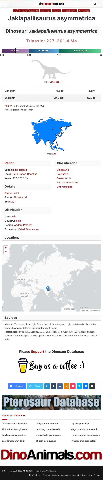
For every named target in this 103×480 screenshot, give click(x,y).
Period (9, 163)
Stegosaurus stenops (47, 423)
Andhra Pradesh (23, 225)
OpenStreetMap (94, 310)
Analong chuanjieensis (48, 429)
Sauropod (54, 82)
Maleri (21, 229)
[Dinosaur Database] (51, 3)
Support (37, 352)
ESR (7, 106)
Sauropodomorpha (69, 11)
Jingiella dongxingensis (48, 435)
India (18, 220)
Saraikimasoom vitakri (13, 441)
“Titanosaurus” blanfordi (14, 423)
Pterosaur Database (51, 475)
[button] (47, 289)
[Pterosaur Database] (51, 402)
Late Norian (19, 174)
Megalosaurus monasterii (84, 429)
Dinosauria (23, 11)
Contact (97, 475)
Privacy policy (86, 475)
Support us (66, 475)
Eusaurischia (34, 11)
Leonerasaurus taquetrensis (85, 435)
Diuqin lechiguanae (46, 441)
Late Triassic (45, 11)
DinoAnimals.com (49, 471)
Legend (75, 475)
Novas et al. (20, 197)
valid (16, 193)
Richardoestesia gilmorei (14, 429)
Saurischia (56, 11)
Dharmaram (32, 229)
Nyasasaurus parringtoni (83, 441)
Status (8, 193)
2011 (13, 201)
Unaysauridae (83, 11)
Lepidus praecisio (80, 423)
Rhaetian (32, 174)
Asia (15, 11)
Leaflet (83, 310)
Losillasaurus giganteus (14, 435)
